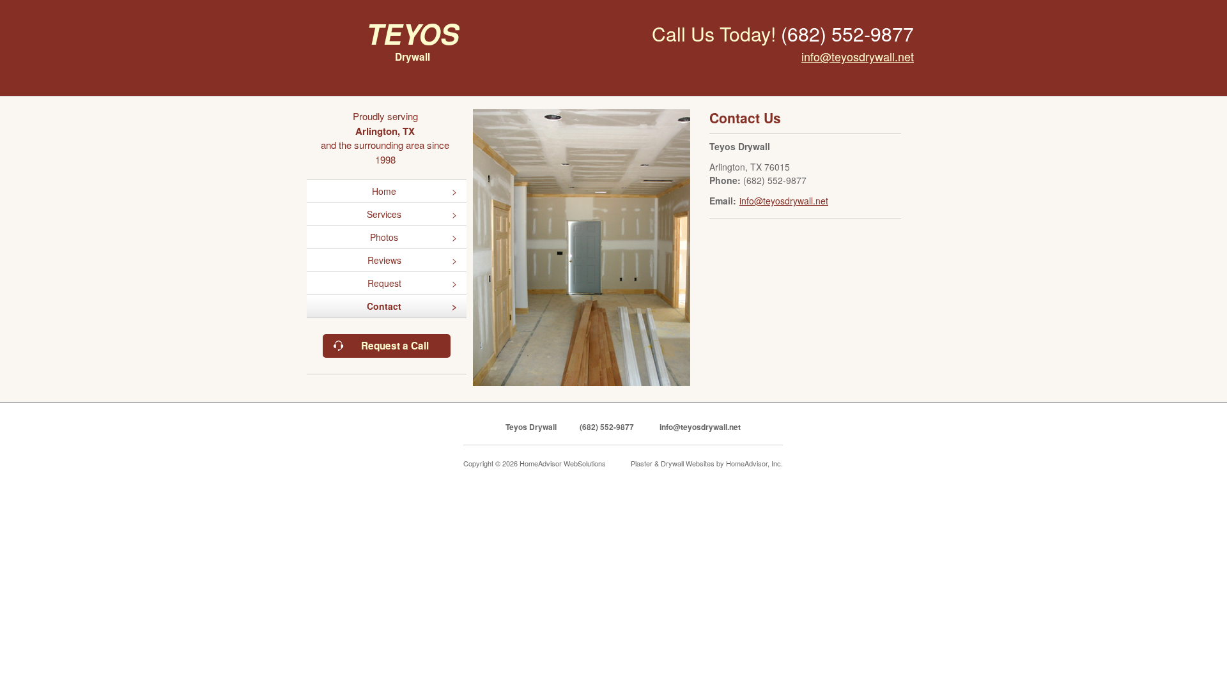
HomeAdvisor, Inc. (754, 463)
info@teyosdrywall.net (857, 56)
